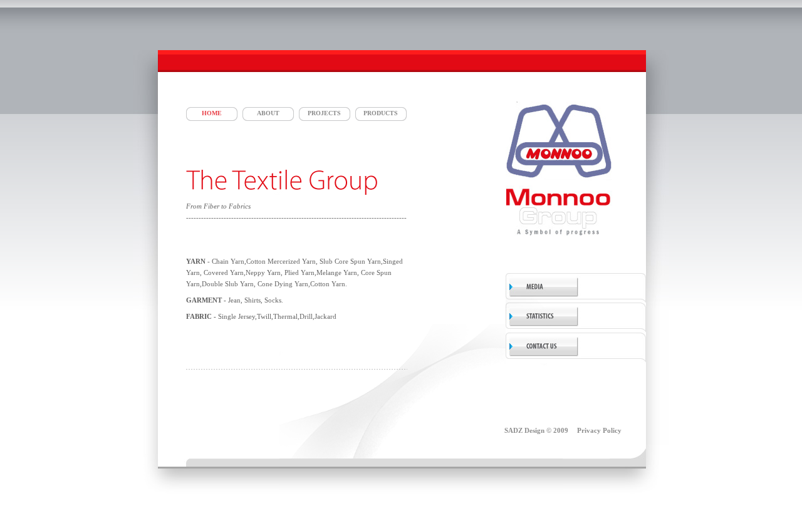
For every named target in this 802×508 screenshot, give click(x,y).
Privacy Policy (599, 430)
